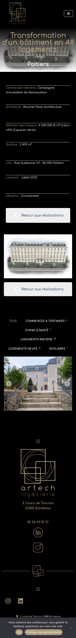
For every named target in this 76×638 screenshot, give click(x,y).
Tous (13, 321)
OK (19, 632)
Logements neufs (24, 348)
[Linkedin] (20, 601)
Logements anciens (38, 339)
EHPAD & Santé (38, 330)
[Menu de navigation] (68, 13)
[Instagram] (8, 601)
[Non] (71, 628)
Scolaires (58, 348)
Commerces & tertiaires (46, 321)
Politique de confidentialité (44, 632)
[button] (9, 384)
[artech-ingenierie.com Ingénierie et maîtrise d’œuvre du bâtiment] (17, 14)
